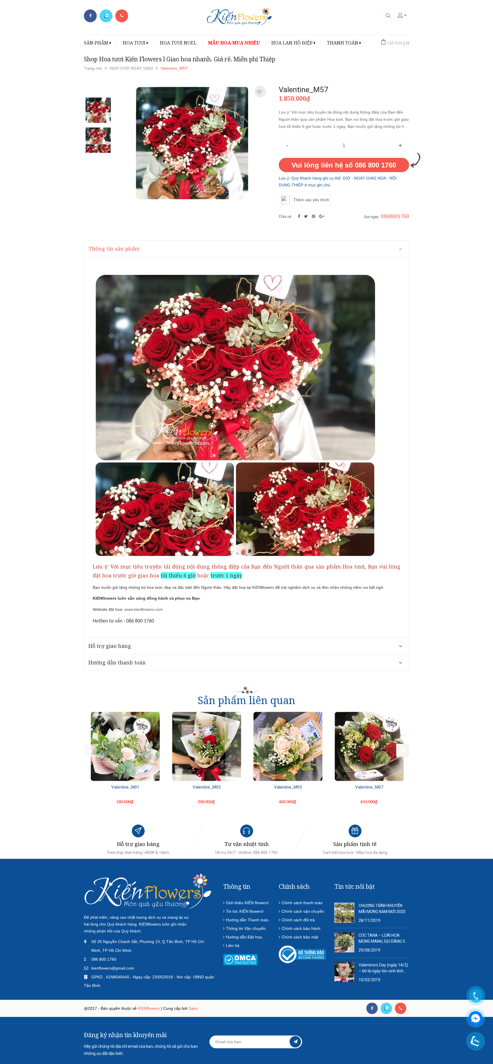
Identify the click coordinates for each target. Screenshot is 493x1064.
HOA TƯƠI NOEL (178, 43)
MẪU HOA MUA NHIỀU (234, 43)
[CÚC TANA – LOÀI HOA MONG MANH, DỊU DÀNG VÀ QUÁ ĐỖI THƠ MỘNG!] (344, 942)
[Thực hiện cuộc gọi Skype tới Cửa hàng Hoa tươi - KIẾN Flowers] (386, 1008)
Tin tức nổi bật (354, 886)
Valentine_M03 (207, 787)
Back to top (406, 1032)
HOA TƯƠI (135, 43)
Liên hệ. (233, 945)
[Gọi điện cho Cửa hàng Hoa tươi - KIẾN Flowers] (121, 15)
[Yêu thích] (259, 92)
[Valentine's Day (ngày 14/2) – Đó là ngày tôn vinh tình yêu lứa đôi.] (344, 972)
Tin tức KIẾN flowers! (245, 911)
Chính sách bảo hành (301, 928)
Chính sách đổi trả (298, 920)
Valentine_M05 (288, 787)
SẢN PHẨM (97, 43)
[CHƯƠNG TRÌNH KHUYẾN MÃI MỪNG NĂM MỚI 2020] (344, 912)
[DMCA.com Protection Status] (240, 959)
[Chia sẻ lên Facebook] (299, 216)
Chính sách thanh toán (302, 902)
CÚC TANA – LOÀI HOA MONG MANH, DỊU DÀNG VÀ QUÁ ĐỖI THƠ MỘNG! (383, 938)
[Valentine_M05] (288, 746)
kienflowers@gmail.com (112, 968)
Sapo (193, 1008)
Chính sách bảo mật (300, 937)
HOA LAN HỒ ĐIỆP (292, 43)
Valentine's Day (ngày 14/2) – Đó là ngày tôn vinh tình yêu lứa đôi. (383, 968)
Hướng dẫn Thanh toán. (248, 920)
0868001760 (395, 216)
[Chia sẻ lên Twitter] (306, 216)
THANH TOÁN (343, 43)
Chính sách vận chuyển (303, 911)
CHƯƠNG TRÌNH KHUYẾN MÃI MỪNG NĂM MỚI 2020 (382, 908)
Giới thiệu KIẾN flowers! (247, 902)
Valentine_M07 (369, 787)
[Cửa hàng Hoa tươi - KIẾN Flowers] (148, 891)
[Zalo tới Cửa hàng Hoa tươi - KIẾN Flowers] (106, 16)
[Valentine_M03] (206, 746)
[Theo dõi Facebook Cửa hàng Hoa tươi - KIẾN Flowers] (90, 15)
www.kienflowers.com (143, 609)
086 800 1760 (103, 959)
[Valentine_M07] (369, 746)
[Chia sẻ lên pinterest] (314, 216)
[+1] (321, 216)
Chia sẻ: (285, 216)
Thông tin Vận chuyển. (246, 928)
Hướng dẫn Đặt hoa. (244, 937)
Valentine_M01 (125, 787)
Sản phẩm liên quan (246, 700)
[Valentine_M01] (125, 746)
